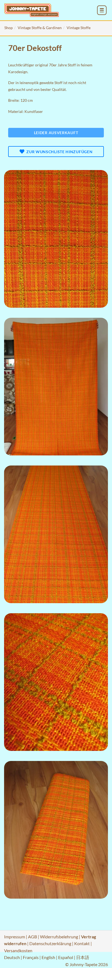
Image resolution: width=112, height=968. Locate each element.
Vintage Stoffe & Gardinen (40, 27)
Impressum (14, 936)
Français (31, 957)
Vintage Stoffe (79, 27)
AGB (32, 936)
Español (65, 957)
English (48, 957)
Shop (8, 27)
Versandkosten (18, 950)
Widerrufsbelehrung (59, 936)
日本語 (82, 957)
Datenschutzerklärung (50, 943)
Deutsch (12, 957)
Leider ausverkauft (56, 132)
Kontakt (82, 943)
